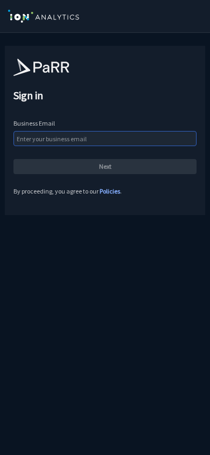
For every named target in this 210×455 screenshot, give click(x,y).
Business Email (34, 123)
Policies (110, 191)
